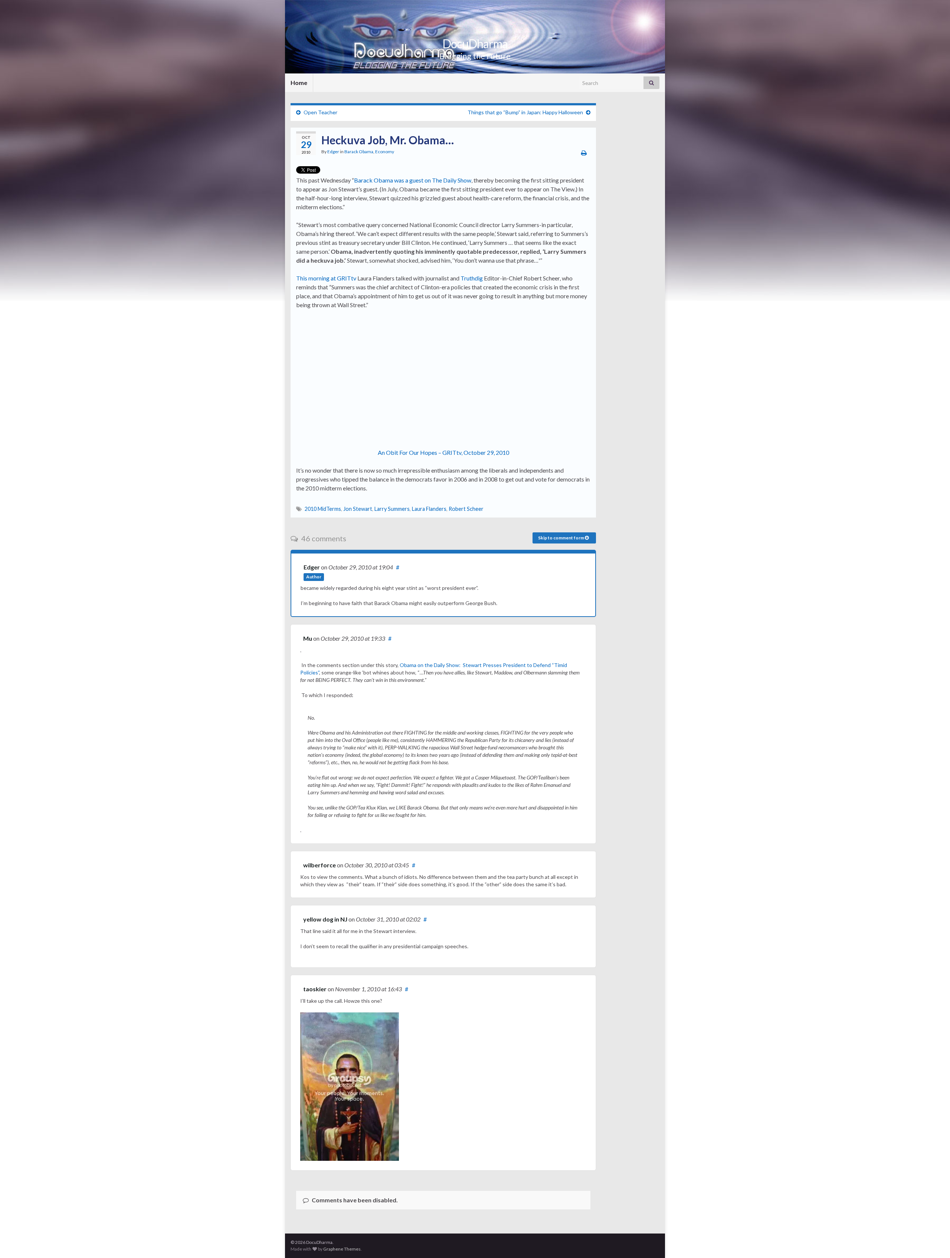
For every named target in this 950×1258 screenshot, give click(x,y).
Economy (384, 151)
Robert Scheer (466, 509)
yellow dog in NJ (325, 919)
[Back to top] (933, 1241)
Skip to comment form (561, 538)
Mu (307, 638)
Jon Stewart (357, 509)
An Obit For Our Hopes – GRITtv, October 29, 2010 (443, 452)
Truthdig (472, 278)
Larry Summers (392, 509)
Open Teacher (320, 112)
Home (299, 82)
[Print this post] (584, 152)
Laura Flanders (429, 509)
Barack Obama (358, 151)
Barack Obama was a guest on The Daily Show (412, 180)
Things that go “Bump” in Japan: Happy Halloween (525, 112)
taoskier (315, 988)
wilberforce (319, 864)
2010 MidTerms (323, 509)
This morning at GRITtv (326, 278)
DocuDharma (475, 43)
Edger (333, 151)
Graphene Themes (342, 1249)
